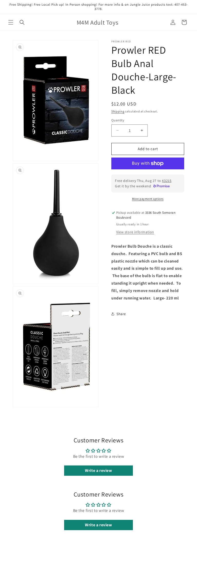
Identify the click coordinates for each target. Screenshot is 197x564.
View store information (135, 232)
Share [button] (121, 314)
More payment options (148, 199)
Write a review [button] (98, 470)
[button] (10, 22)
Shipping (117, 111)
